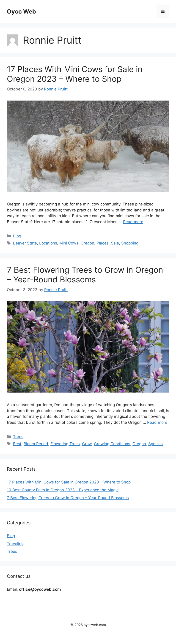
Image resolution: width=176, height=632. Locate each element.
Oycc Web (21, 11)
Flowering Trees (65, 443)
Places (102, 243)
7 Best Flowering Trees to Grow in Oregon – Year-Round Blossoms (85, 274)
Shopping (129, 243)
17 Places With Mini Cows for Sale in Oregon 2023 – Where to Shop (74, 74)
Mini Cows (68, 243)
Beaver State (25, 243)
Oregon (87, 243)
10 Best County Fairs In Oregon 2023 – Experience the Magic (62, 490)
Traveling (15, 543)
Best (17, 443)
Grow (87, 443)
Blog (17, 236)
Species (155, 443)
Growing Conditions (112, 443)
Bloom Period (36, 443)
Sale (115, 243)
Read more (133, 221)
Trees (18, 436)
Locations (48, 243)
